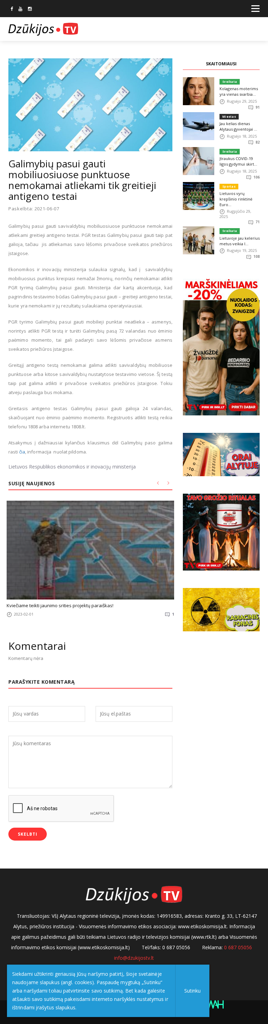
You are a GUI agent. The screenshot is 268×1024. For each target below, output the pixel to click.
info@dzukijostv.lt (134, 957)
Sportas (229, 186)
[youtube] (20, 9)
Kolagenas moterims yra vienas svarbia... (238, 91)
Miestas (229, 116)
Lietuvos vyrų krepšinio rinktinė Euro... (235, 199)
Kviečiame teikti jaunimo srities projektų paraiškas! (60, 605)
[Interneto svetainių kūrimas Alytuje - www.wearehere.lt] (214, 1004)
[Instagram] (30, 9)
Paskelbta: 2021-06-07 (33, 208)
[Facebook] (11, 9)
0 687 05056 (238, 947)
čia (22, 452)
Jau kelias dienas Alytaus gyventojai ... (238, 126)
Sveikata (229, 81)
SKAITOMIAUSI (221, 64)
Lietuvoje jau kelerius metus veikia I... (239, 240)
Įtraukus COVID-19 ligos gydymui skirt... (238, 161)
